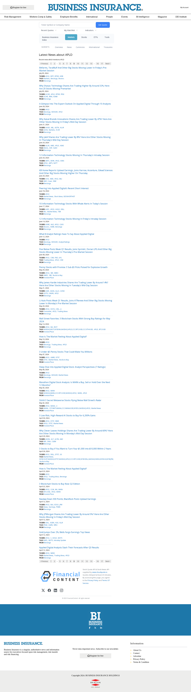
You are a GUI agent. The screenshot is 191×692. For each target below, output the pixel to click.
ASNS (62, 145)
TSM (59, 212)
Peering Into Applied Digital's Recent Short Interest (64, 188)
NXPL (45, 540)
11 (82, 64)
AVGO (57, 209)
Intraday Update (60, 540)
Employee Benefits (69, 17)
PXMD (58, 507)
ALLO (57, 291)
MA (52, 327)
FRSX (62, 94)
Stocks (84, 37)
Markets (71, 37)
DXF (50, 148)
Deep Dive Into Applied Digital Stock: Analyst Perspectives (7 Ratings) (72, 367)
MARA (53, 391)
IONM (55, 96)
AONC (62, 291)
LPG (60, 258)
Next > (108, 64)
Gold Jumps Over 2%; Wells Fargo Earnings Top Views (64, 532)
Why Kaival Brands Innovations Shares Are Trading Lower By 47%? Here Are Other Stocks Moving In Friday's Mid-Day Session (75, 120)
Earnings (52, 507)
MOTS (60, 538)
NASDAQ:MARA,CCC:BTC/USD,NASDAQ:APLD (60, 393)
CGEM (54, 441)
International (92, 17)
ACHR (47, 94)
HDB (61, 76)
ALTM (57, 439)
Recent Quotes (47, 30)
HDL (57, 309)
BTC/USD (102, 329)
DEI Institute (181, 17)
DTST (58, 357)
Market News (48, 196)
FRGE (45, 525)
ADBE (47, 224)
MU (45, 212)
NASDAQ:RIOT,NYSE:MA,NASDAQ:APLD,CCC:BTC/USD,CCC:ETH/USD (68, 329)
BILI (60, 179)
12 (87, 64)
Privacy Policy (93, 580)
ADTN (57, 127)
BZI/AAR (55, 112)
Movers (61, 78)
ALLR (61, 523)
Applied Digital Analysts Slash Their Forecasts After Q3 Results (69, 547)
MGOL (46, 148)
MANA (53, 406)
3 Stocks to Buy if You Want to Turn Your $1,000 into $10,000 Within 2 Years (75, 448)
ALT (52, 439)
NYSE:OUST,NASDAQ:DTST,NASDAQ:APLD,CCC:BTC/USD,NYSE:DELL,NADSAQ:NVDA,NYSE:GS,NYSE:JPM (76, 459)
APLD (47, 76)
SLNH (55, 148)
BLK (52, 505)
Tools (107, 37)
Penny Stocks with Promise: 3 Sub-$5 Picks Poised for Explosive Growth (73, 267)
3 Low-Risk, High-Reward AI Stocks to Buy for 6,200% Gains (67, 415)
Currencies (80, 47)
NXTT (55, 163)
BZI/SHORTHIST (69, 196)
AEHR (52, 161)
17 (102, 64)
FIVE (56, 258)
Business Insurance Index (50, 38)
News (69, 47)
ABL (52, 127)
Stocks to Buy (57, 275)
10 (78, 64)
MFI (45, 441)
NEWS (53, 553)
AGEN (52, 523)
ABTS (47, 161)
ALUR (62, 127)
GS (61, 454)
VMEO (56, 273)
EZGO (56, 505)
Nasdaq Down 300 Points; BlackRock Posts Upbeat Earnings (67, 499)
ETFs (96, 37)
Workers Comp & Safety (41, 17)
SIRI (52, 273)
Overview (59, 47)
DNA (49, 441)
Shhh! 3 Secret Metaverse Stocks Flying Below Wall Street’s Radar (70, 400)
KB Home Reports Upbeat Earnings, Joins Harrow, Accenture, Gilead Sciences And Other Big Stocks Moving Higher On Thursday (76, 172)
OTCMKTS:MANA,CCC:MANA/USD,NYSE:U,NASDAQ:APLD (69, 408)
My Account (184, 7)
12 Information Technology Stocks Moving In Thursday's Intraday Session (74, 155)
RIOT (55, 327)
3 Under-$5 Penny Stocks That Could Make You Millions (65, 351)
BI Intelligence (142, 17)
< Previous (44, 64)
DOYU (53, 309)
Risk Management (12, 17)
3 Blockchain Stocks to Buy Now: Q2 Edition (59, 483)
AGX (56, 523)
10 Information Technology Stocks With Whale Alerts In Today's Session (73, 203)
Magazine (162, 17)
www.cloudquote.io (99, 572)
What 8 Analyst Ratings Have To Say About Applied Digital (66, 234)
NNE (54, 181)
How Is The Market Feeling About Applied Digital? (63, 336)
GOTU (46, 293)
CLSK (52, 489)
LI (60, 309)
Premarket (47, 311)
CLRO (62, 224)
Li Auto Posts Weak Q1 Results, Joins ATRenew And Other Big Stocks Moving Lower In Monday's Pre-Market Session (75, 302)
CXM (52, 258)
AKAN (52, 291)
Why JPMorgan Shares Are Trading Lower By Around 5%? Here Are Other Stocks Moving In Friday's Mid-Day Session (74, 515)
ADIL (47, 523)
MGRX (51, 293)
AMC (61, 439)
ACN (47, 179)
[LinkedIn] (55, 591)
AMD (52, 145)
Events (124, 17)
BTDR (57, 76)
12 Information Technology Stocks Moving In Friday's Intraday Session (72, 218)
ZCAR (58, 130)
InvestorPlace (49, 278)
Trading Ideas (49, 260)
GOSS (46, 130)
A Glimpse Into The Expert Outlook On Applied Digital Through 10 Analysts (75, 103)
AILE (52, 224)
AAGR (47, 127)
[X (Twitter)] (43, 591)
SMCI (45, 181)
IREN (50, 96)
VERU (55, 525)
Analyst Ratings (64, 242)
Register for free (19, 7)
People (109, 17)
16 (97, 64)
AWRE (53, 357)
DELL (62, 209)
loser (50, 181)
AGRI (47, 291)
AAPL (47, 209)
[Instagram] (61, 591)
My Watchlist (69, 30)
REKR (57, 421)
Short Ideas (58, 196)
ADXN (47, 439)
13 (91, 64)
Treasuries (108, 47)
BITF (52, 76)
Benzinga (54, 78)
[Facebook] (49, 591)
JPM (61, 505)
